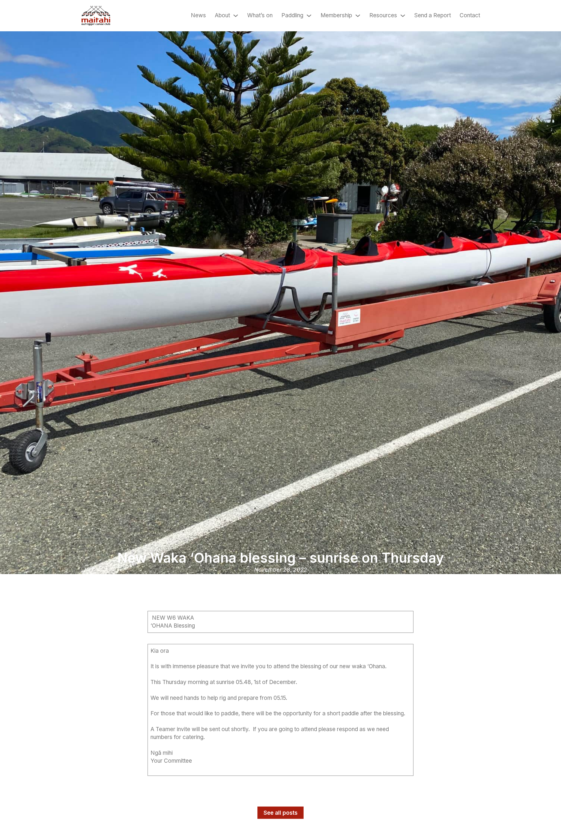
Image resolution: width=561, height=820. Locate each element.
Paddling (292, 15)
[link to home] (95, 15)
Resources (383, 15)
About (222, 15)
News (198, 15)
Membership (336, 15)
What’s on (260, 15)
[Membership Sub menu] (358, 15)
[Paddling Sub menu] (309, 15)
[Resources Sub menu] (403, 15)
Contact (470, 15)
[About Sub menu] (235, 15)
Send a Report (432, 15)
